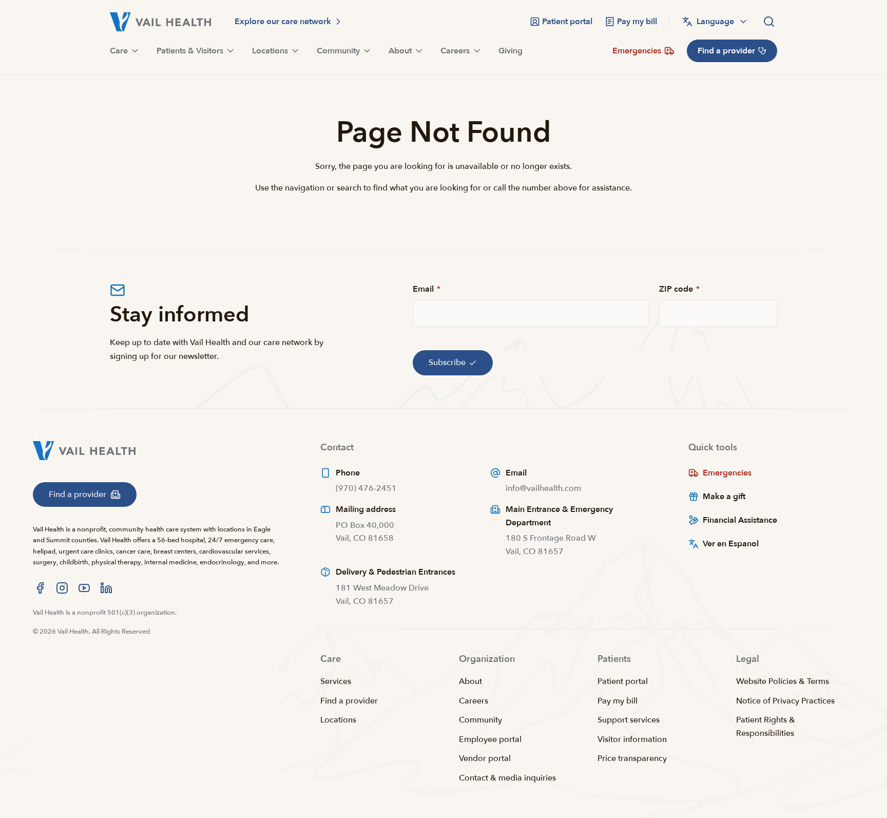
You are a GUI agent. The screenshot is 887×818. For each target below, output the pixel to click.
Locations (338, 720)
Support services (628, 720)
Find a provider (349, 701)
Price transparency (632, 758)
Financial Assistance (740, 520)
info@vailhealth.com (543, 488)
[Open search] (769, 21)
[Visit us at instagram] (62, 588)
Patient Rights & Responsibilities (765, 726)
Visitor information (632, 739)
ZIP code (679, 289)
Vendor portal (485, 758)
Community (480, 720)
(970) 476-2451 (366, 488)
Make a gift (724, 496)
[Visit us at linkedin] (106, 588)
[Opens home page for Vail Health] (160, 21)
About (470, 681)
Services (335, 681)
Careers (473, 701)
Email (426, 289)
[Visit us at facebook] (40, 588)
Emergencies (727, 473)
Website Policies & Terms (782, 681)
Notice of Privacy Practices (785, 701)
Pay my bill (617, 701)
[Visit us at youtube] (84, 588)
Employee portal (490, 739)
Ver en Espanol (731, 543)
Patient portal (622, 681)
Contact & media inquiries (507, 778)
